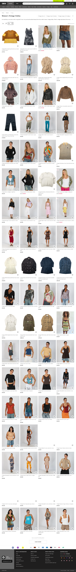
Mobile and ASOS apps (49, 553)
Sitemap (17, 562)
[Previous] (37, 16)
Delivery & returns (19, 557)
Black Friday (47, 559)
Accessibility (72, 570)
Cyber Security (33, 560)
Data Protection (18, 564)
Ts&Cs (68, 570)
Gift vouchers (47, 555)
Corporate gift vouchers (49, 557)
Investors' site (33, 559)
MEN (17, 3)
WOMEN (10, 3)
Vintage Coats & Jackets (52, 16)
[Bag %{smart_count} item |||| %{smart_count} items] (72, 3)
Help (17, 553)
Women (7, 12)
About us (32, 553)
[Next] (73, 16)
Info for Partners (48, 560)
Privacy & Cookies (63, 570)
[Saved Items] (69, 3)
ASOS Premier (18, 559)
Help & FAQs (67, 0)
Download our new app (58, 0)
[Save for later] (17, 46)
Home (3, 12)
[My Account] (66, 3)
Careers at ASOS (34, 555)
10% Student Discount (20, 560)
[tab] (4, 6)
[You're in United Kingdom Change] (72, 1)
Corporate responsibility (35, 557)
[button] (61, 557)
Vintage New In (41, 16)
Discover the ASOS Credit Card (50, 562)
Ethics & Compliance (19, 566)
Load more (38, 541)
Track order (18, 555)
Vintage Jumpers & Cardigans (64, 16)
